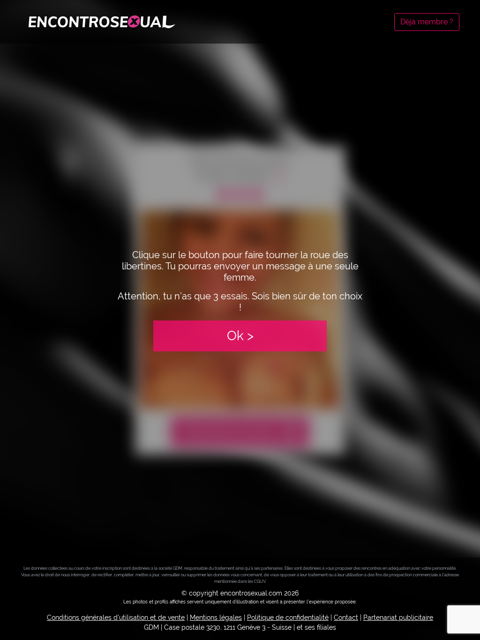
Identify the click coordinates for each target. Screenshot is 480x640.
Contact (346, 617)
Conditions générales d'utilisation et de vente (116, 617)
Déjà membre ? (426, 21)
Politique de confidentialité (288, 617)
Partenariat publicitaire (398, 617)
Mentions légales (216, 617)
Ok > (240, 335)
